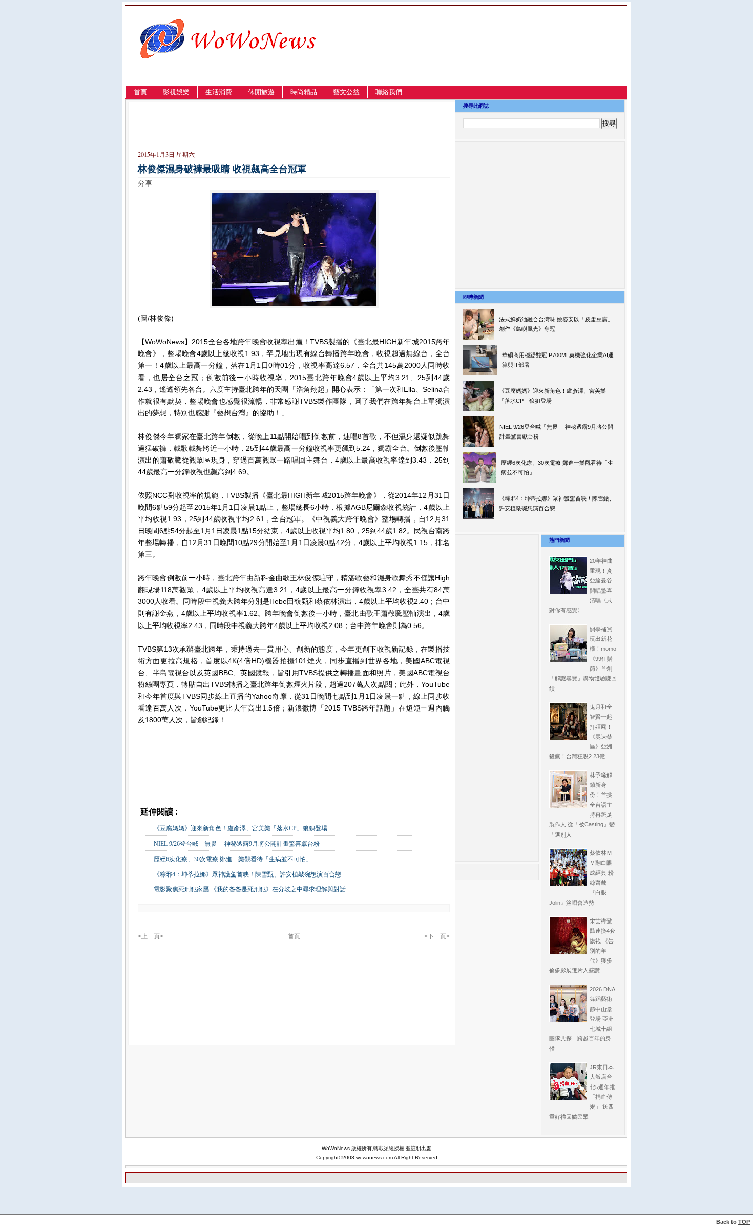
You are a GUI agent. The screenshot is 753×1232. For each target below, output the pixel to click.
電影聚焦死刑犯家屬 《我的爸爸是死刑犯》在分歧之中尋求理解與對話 (250, 889)
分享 (145, 183)
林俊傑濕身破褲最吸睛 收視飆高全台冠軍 (222, 169)
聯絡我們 (388, 92)
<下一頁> (437, 936)
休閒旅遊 (261, 92)
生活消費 (218, 92)
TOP (744, 1222)
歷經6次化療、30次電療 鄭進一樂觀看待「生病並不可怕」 (233, 859)
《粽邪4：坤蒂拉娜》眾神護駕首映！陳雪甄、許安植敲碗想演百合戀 (247, 874)
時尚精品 (303, 92)
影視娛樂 (176, 92)
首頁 (140, 92)
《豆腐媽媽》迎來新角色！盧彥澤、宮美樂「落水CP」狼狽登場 (243, 828)
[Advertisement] (517, 58)
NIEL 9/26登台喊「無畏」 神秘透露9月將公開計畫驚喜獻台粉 (237, 843)
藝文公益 (346, 92)
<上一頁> (150, 936)
